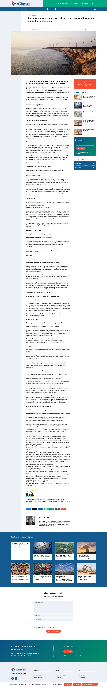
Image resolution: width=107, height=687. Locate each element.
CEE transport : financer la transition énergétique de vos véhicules (63, 556)
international (40, 503)
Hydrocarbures (59, 667)
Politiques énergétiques (24, 9)
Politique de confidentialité (84, 680)
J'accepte (68, 684)
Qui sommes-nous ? (60, 3)
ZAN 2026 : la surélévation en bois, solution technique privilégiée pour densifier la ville (20, 577)
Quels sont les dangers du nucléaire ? (89, 129)
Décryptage (49, 25)
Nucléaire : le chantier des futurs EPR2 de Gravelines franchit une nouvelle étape (89, 97)
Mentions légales (82, 677)
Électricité (34, 9)
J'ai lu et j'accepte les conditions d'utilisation (83, 153)
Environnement (60, 9)
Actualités (34, 15)
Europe (29, 503)
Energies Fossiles (42, 9)
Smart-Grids (51, 9)
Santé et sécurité (69, 9)
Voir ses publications (47, 529)
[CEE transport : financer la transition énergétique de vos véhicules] (64, 548)
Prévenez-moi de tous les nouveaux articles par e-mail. (41, 627)
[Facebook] (91, 3)
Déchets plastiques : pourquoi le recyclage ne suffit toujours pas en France (42, 577)
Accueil (14, 9)
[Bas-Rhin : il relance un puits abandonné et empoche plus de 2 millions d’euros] (86, 569)
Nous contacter (74, 3)
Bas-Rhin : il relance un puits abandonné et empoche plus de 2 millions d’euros (86, 577)
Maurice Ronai (35, 29)
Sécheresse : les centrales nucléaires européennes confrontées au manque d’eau (89, 122)
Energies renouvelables (64, 25)
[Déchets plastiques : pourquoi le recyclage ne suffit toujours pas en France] (42, 569)
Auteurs (80, 670)
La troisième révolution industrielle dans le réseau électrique (89, 113)
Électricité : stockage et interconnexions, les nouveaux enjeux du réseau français (88, 104)
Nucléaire (58, 672)
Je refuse (77, 684)
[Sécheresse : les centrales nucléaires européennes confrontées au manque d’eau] (86, 548)
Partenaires (67, 3)
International (79, 9)
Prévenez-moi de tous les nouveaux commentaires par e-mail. (43, 624)
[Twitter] (94, 3)
